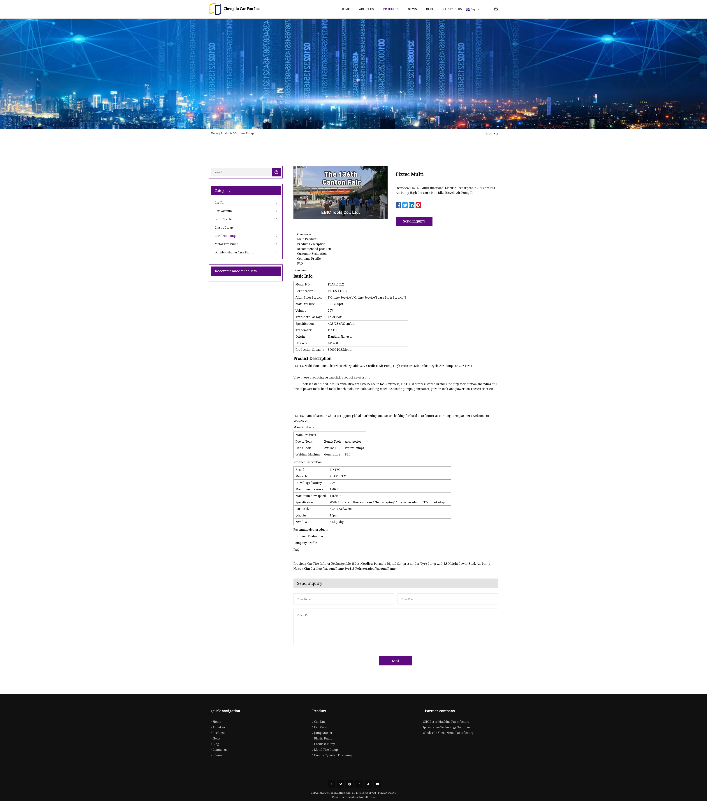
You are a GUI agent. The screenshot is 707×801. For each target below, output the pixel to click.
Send (395, 661)
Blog (430, 9)
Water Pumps (354, 448)
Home (345, 9)
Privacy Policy (387, 792)
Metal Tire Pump (226, 244)
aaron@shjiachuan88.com (358, 797)
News (412, 9)
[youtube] (377, 784)
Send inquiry (414, 221)
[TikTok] (368, 784)
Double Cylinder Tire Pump (234, 252)
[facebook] (331, 784)
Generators (332, 454)
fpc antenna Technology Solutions (446, 727)
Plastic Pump (224, 227)
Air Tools (330, 448)
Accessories (353, 441)
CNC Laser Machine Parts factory (446, 722)
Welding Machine (308, 454)
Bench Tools (332, 441)
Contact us (452, 9)
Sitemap (218, 755)
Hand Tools (303, 448)
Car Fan (220, 203)
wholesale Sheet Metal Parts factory (448, 733)
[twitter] (340, 784)
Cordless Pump (244, 133)
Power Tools (304, 441)
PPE (347, 454)
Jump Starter (224, 219)
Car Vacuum (223, 211)
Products (391, 9)
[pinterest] (350, 784)
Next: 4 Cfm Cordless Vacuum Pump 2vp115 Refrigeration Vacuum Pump (344, 569)
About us (366, 9)
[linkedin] (359, 784)
